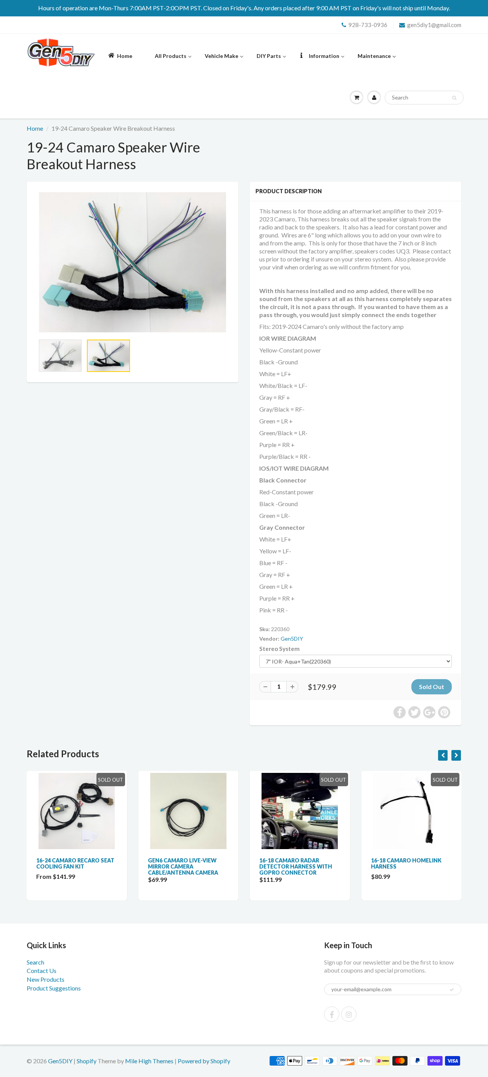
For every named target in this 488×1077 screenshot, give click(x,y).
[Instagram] (348, 1014)
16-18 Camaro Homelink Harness (406, 863)
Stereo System (279, 648)
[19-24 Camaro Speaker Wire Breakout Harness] (132, 262)
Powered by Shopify (204, 1060)
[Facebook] (331, 1014)
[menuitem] (120, 55)
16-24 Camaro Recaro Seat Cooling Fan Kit (75, 863)
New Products (45, 979)
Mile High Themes (149, 1060)
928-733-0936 (367, 24)
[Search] (454, 98)
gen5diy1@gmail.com (434, 24)
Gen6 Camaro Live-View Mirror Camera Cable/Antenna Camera (183, 866)
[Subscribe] (451, 990)
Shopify (86, 1060)
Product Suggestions (54, 988)
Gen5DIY (292, 638)
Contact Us (41, 970)
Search (35, 962)
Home (35, 128)
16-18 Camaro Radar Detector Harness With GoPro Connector (295, 866)
